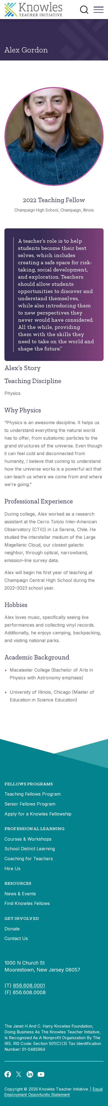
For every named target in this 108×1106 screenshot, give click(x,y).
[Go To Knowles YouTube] (41, 1074)
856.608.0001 (29, 985)
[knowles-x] (19, 1074)
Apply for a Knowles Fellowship (37, 814)
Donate (12, 928)
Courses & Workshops (28, 839)
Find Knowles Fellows (27, 903)
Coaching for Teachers (28, 858)
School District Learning (29, 848)
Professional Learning (34, 828)
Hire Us (12, 868)
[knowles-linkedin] (30, 1074)
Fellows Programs (28, 783)
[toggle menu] (99, 12)
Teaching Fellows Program (32, 794)
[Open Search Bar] (84, 10)
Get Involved (21, 918)
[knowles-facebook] (7, 1074)
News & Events (20, 893)
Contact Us (16, 938)
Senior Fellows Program (29, 804)
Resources (17, 883)
